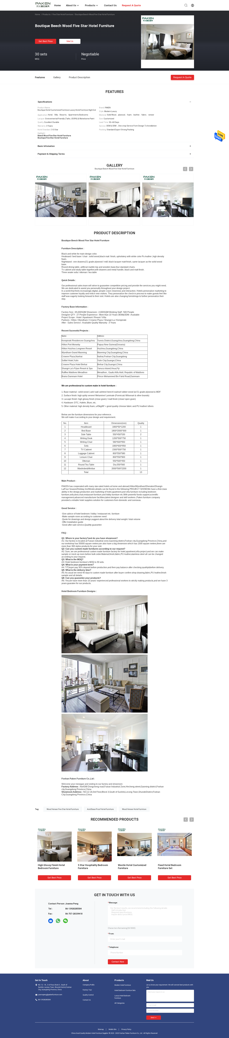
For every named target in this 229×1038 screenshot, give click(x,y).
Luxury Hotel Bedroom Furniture (122, 997)
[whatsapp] (58, 920)
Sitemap (101, 1029)
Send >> (154, 1018)
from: (111, 934)
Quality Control (88, 995)
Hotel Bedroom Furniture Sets (125, 990)
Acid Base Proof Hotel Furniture (100, 809)
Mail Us (70, 41)
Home (37, 14)
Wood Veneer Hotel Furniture (134, 809)
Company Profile (88, 985)
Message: (113, 903)
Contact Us (87, 1000)
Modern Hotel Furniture (122, 985)
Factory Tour (87, 990)
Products (46, 14)
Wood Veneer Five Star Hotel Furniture (63, 809)
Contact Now (118, 961)
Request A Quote (182, 77)
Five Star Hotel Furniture (63, 14)
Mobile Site (112, 1029)
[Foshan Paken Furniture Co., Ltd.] (43, 4)
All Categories (119, 1003)
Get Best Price (46, 41)
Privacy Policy (126, 1029)
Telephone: (114, 947)
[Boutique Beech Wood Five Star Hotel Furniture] (167, 42)
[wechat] (65, 920)
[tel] (73, 920)
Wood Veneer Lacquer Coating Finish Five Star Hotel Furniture (174, 868)
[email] (50, 920)
